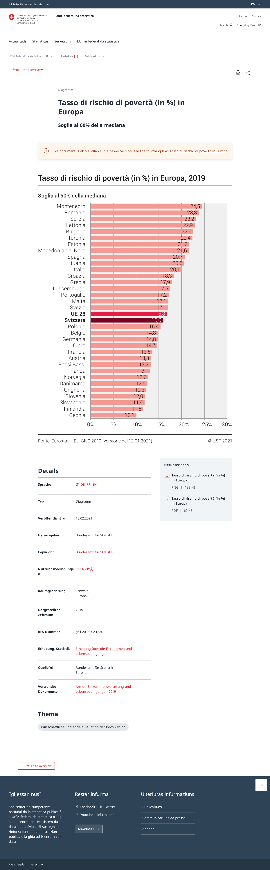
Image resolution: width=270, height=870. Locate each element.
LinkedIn (109, 814)
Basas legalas (17, 864)
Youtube (86, 814)
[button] (17, 41)
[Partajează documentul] (247, 72)
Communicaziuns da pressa (164, 818)
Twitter (109, 807)
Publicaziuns (152, 807)
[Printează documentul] (238, 72)
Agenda (148, 829)
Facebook (87, 807)
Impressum (36, 864)
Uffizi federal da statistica (75, 16)
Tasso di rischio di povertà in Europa (198, 151)
